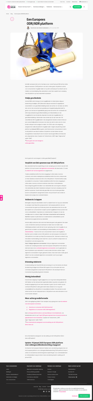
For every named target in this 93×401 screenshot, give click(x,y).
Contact (68, 1)
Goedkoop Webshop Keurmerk (34, 374)
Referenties (74, 1)
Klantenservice (57, 7)
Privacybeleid (62, 391)
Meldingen (8, 372)
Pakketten (49, 7)
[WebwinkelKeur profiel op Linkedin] (49, 391)
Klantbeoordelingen (38, 7)
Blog (12, 13)
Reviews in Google (52, 372)
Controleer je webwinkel (32, 377)
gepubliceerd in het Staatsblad (34, 317)
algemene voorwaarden (48, 168)
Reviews (49, 369)
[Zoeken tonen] (70, 6)
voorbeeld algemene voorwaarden (46, 248)
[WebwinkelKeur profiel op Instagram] (46, 391)
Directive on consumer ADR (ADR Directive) (40, 307)
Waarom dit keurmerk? (24, 7)
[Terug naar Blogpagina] (12, 19)
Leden (7, 369)
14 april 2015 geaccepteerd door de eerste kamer (52, 315)
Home (7, 13)
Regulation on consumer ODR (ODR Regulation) (42, 309)
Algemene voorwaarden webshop (35, 369)
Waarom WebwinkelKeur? (12, 374)
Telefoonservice (31, 379)
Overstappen (51, 379)
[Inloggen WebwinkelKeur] (84, 6)
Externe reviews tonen (53, 374)
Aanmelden (77, 7)
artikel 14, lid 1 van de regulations (35, 170)
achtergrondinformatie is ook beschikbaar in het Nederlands (45, 313)
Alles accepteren (84, 396)
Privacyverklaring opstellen (33, 372)
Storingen (49, 386)
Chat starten (72, 377)
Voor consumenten (10, 379)
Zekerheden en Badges (11, 377)
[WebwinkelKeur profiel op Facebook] (44, 391)
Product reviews (51, 377)
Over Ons (62, 1)
